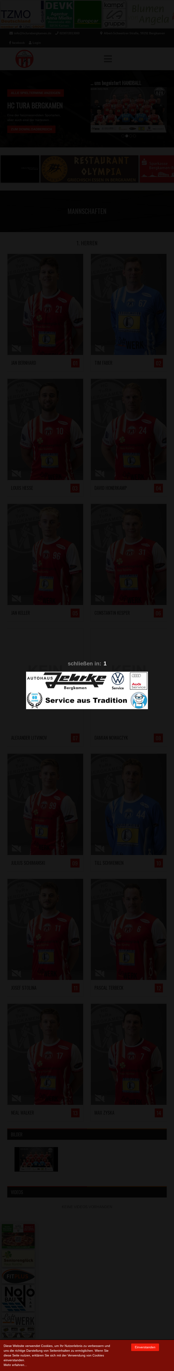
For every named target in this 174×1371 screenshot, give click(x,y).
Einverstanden (145, 1347)
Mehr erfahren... (15, 1365)
